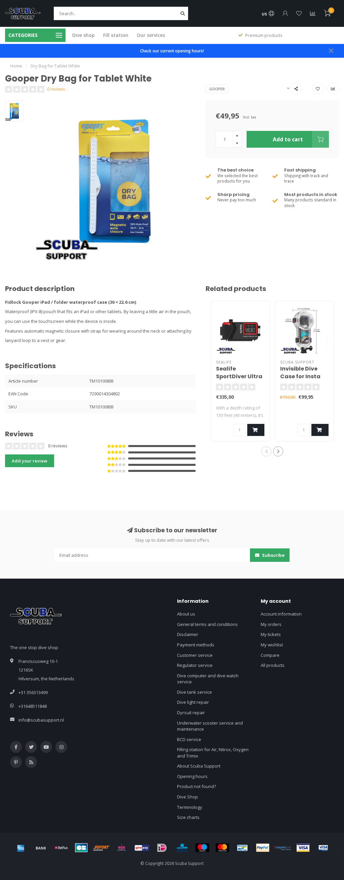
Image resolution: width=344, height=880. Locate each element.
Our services (151, 35)
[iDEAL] (162, 848)
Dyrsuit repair (191, 713)
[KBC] (182, 848)
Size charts (188, 817)
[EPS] (121, 848)
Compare (270, 655)
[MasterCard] (222, 848)
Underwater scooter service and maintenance (210, 726)
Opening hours (192, 776)
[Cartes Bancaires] (81, 848)
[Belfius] (61, 848)
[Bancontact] (242, 848)
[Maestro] (202, 848)
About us (186, 614)
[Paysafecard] (282, 848)
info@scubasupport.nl (41, 720)
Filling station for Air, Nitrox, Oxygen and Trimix (213, 752)
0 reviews (56, 89)
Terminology (189, 807)
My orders (271, 624)
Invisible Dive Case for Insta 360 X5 (300, 376)
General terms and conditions (207, 624)
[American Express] (20, 848)
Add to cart (288, 139)
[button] (266, 451)
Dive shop (83, 35)
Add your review (29, 461)
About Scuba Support (198, 766)
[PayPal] (262, 848)
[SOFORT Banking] (101, 848)
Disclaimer (187, 634)
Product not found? (196, 786)
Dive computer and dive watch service (208, 679)
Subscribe (273, 555)
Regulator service (195, 665)
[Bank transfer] (41, 848)
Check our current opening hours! (172, 50)
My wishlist (272, 645)
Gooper (217, 88)
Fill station (115, 35)
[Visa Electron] (323, 848)
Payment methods (195, 645)
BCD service (189, 739)
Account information (281, 614)
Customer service (195, 655)
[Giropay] (141, 848)
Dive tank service (194, 692)
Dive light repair (193, 702)
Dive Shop (187, 797)
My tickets (271, 634)
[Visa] (303, 848)
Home (16, 66)
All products (273, 665)
